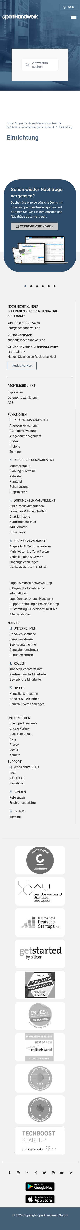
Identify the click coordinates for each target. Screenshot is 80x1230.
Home (10, 123)
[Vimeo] (71, 1172)
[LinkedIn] (27, 1172)
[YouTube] (62, 1172)
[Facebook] (9, 1172)
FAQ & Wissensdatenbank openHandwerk (31, 127)
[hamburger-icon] (73, 17)
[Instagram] (18, 1172)
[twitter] (44, 1172)
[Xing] (36, 1172)
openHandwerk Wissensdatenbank (38, 123)
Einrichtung (65, 127)
